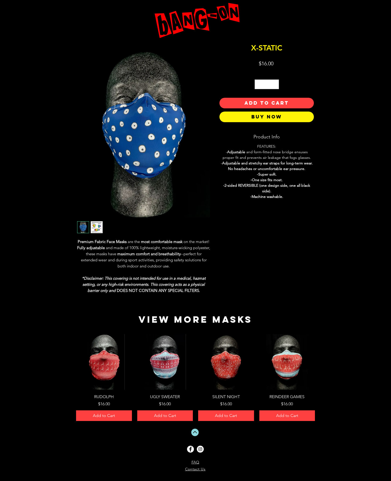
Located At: (380, 451)
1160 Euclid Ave (379, 453)
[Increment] (275, 84)
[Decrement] (258, 84)
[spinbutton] (267, 84)
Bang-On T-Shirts (380, 449)
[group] (195, 378)
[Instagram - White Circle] (200, 449)
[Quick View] (104, 362)
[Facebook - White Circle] (190, 449)
